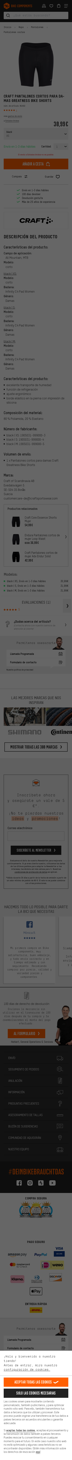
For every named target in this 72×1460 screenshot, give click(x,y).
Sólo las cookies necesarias (36, 1393)
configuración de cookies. (27, 1369)
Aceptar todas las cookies (33, 1382)
